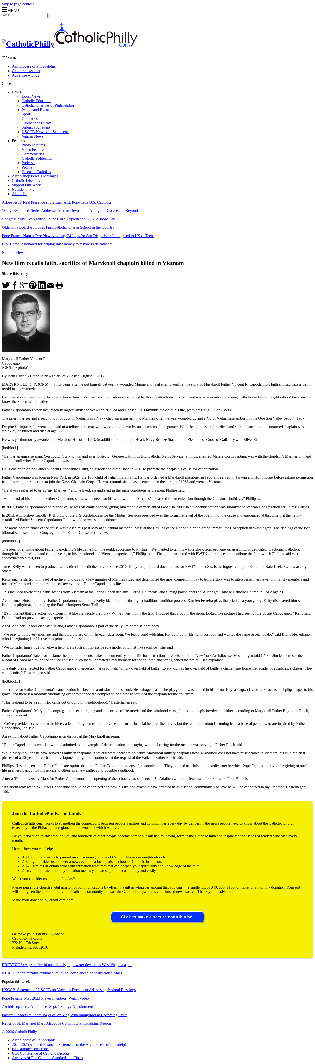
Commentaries (33, 154)
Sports (27, 114)
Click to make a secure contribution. (157, 917)
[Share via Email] (50, 288)
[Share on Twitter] (6, 288)
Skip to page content (18, 4)
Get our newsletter (26, 71)
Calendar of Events (36, 123)
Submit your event (36, 127)
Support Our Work (26, 185)
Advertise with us (25, 75)
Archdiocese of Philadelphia (34, 66)
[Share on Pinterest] (33, 288)
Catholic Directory (26, 180)
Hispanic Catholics (36, 172)
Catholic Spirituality (37, 158)
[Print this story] (59, 288)
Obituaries (30, 118)
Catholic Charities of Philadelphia (48, 105)
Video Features (33, 149)
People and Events (36, 110)
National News (13, 252)
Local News (31, 96)
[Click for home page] (70, 43)
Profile (27, 167)
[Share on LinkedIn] (42, 288)
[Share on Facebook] (15, 288)
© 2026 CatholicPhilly (19, 1032)
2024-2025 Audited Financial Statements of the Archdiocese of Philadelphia (70, 1044)
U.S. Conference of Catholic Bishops (41, 1053)
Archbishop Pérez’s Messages (35, 176)
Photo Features (33, 145)
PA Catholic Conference (30, 1049)
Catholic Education (36, 101)
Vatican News (32, 136)
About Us (19, 194)
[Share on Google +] (24, 288)
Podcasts (28, 163)
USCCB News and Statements (45, 132)
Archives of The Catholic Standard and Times (47, 1058)
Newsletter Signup (26, 189)
